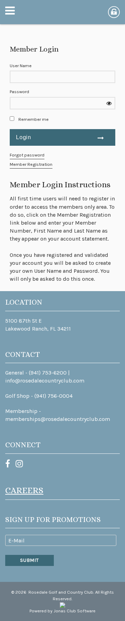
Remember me (33, 119)
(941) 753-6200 (48, 372)
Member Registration (31, 164)
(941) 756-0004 (53, 396)
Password (19, 91)
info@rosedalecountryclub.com (44, 380)
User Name (21, 65)
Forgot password (27, 155)
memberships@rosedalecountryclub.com (57, 419)
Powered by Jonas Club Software (62, 610)
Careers (24, 490)
